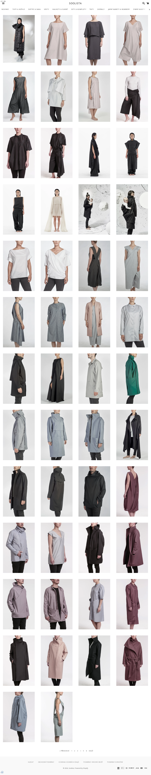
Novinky (5, 9)
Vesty (46, 9)
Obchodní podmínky (46, 762)
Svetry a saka (34, 9)
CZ (2, 1)
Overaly (101, 9)
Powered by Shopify (81, 768)
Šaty (92, 9)
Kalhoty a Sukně (60, 9)
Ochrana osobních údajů (69, 762)
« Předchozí (64, 751)
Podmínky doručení (115, 762)
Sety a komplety (78, 9)
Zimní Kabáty (139, 9)
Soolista (75, 3)
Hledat (31, 762)
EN (5, 1)
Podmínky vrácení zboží (93, 762)
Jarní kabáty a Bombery (119, 9)
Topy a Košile (18, 9)
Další (91, 751)
